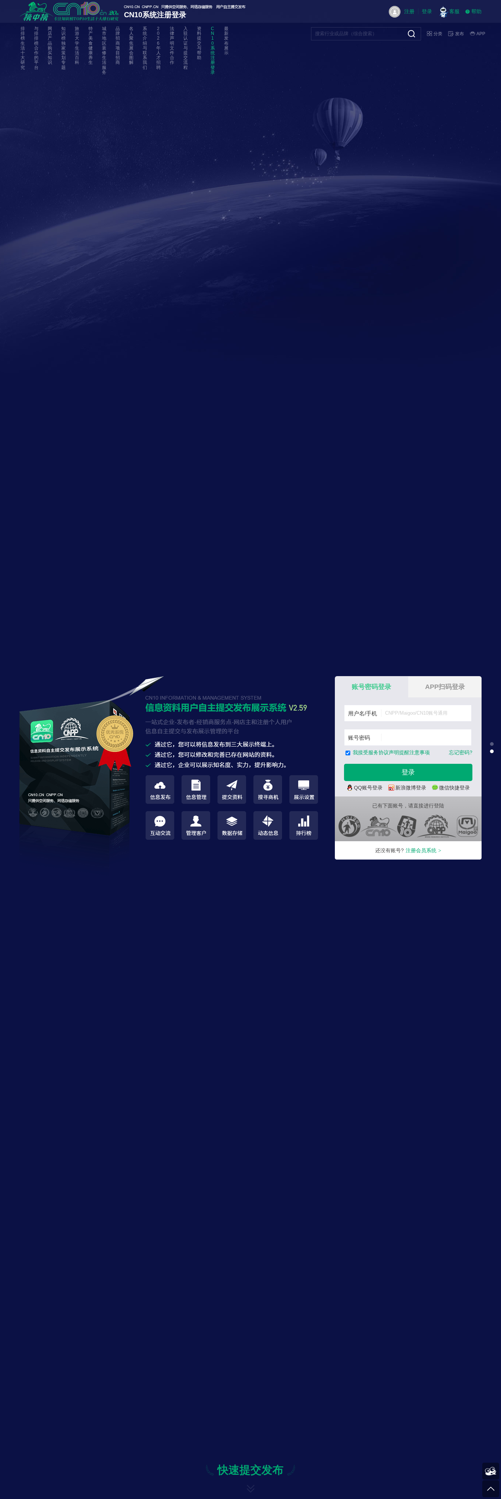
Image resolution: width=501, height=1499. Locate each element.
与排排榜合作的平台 (36, 48)
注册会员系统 (423, 850)
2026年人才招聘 (158, 48)
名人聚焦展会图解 (131, 45)
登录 (427, 11)
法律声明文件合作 (172, 45)
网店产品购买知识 (50, 45)
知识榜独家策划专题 (63, 48)
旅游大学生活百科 (77, 45)
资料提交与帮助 (199, 43)
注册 (409, 11)
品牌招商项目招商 (118, 45)
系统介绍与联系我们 (145, 48)
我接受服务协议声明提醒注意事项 (391, 752)
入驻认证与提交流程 (185, 48)
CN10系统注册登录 (213, 50)
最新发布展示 (226, 40)
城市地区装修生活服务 (104, 50)
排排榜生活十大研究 (23, 48)
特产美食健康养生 (90, 45)
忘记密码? (460, 752)
